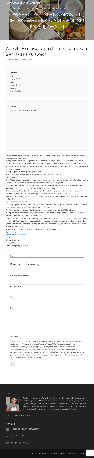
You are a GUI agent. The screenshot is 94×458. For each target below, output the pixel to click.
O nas (11, 8)
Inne (37, 14)
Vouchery (28, 14)
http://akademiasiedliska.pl (15, 235)
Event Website (15, 91)
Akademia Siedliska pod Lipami (23, 3)
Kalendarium (69, 8)
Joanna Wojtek (27, 60)
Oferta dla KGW (15, 14)
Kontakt (47, 14)
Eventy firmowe (59, 14)
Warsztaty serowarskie (27, 8)
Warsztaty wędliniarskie (51, 8)
